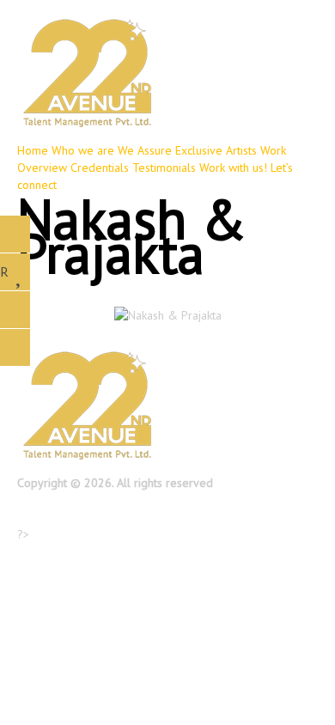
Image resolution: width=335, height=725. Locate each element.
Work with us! (233, 167)
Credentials (99, 167)
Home (32, 150)
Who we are (83, 150)
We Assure (145, 150)
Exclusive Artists (216, 150)
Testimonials (164, 167)
